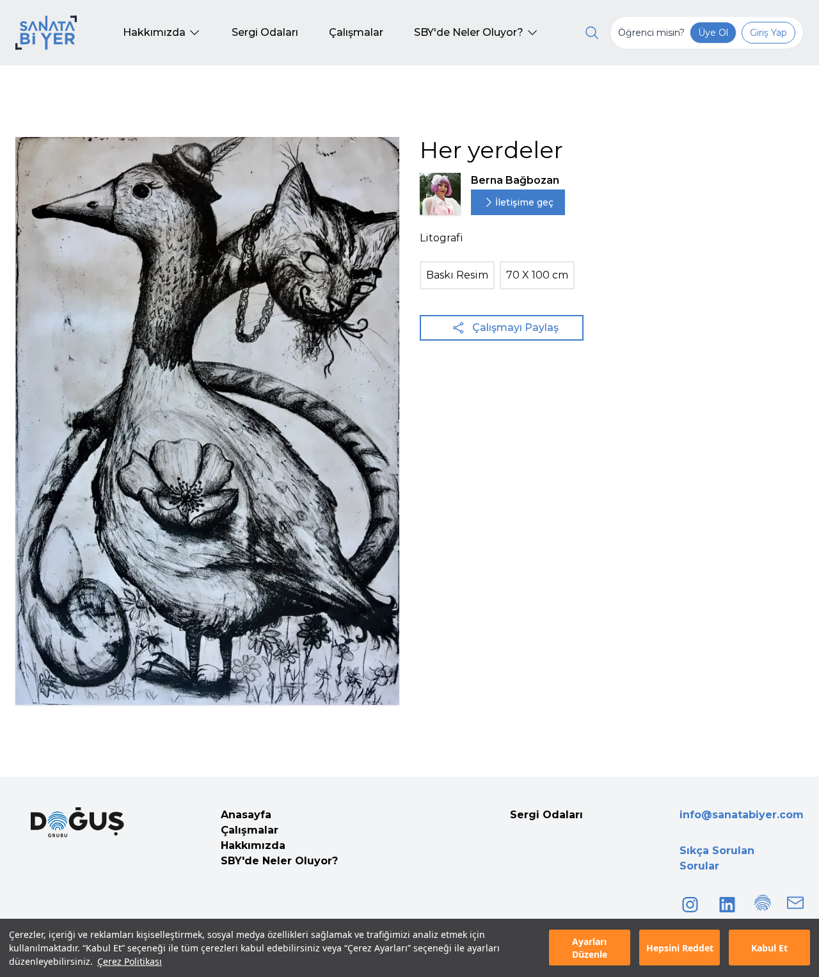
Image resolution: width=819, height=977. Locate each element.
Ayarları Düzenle (589, 948)
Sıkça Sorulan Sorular (717, 858)
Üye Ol (713, 32)
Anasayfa (246, 815)
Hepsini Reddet (679, 948)
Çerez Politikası (129, 961)
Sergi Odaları (546, 815)
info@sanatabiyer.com (742, 815)
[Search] (592, 32)
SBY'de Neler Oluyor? (279, 861)
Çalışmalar (249, 830)
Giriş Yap (768, 32)
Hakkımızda (253, 845)
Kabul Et (769, 948)
